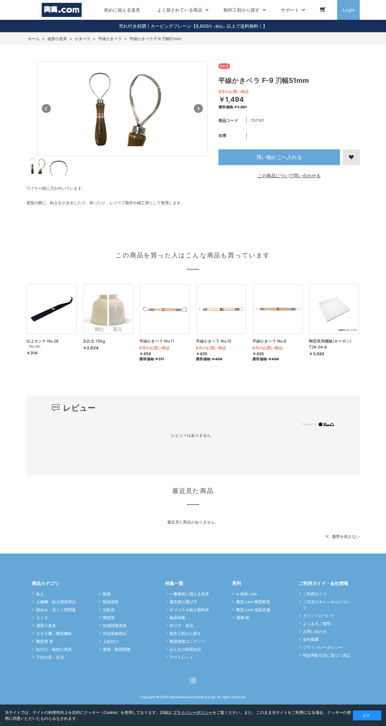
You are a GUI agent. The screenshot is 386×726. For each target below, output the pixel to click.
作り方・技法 (181, 625)
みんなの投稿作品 (185, 649)
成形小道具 (46, 625)
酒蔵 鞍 (242, 617)
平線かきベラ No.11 (156, 341)
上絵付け (111, 641)
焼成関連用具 (115, 625)
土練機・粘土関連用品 (56, 601)
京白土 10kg (94, 341)
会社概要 (311, 639)
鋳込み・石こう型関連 (56, 609)
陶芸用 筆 (44, 641)
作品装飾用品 (115, 633)
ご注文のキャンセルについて (326, 604)
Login (349, 10)
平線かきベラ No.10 (213, 341)
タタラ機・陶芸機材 (54, 633)
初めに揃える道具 (122, 10)
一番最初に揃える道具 (189, 593)
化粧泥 (109, 609)
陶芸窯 (109, 617)
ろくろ (42, 617)
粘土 (40, 593)
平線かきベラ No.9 (269, 341)
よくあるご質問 (317, 623)
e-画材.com (246, 593)
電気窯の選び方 (183, 601)
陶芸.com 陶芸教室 (253, 601)
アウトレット (181, 657)
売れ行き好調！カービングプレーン (155, 26)
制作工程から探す (185, 633)
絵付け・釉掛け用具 (54, 649)
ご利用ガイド (315, 593)
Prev (46, 108)
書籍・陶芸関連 (117, 649)
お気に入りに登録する (351, 157)
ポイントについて (319, 615)
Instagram (193, 680)
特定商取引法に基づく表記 (326, 655)
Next (198, 108)
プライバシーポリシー (322, 647)
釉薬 (107, 593)
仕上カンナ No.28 (42, 341)
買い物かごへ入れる (279, 157)
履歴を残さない (346, 536)
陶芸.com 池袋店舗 (253, 609)
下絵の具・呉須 (50, 657)
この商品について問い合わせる (289, 175)
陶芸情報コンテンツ (187, 641)
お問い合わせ (315, 631)
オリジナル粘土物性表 (189, 609)
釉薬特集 (177, 617)
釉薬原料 (111, 601)
